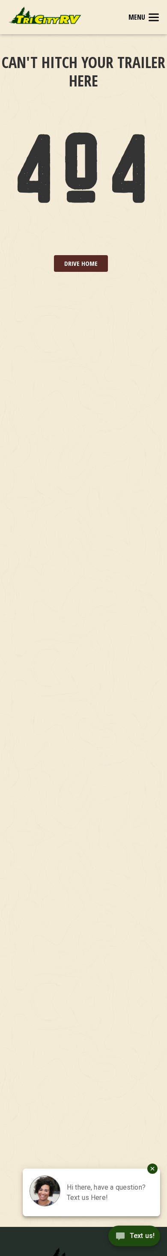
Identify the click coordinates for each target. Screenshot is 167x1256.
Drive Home (81, 263)
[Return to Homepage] (45, 15)
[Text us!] (134, 1238)
